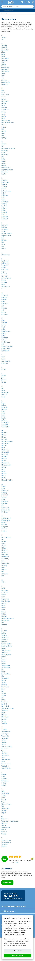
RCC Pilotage (5, 601)
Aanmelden (7, 883)
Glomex (4, 308)
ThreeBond (5, 755)
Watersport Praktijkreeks (9, 821)
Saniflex (4, 635)
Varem (3, 795)
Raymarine (5, 599)
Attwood (4, 80)
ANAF (3, 56)
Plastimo (4, 550)
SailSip (3, 633)
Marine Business (7, 441)
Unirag (3, 785)
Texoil (3, 751)
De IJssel (4, 187)
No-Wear (4, 503)
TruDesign (4, 766)
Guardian (4, 314)
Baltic (3, 93)
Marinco (4, 439)
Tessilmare (5, 749)
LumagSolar (5, 427)
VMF (2, 806)
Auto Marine (5, 82)
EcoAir (3, 231)
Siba (2, 670)
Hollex (3, 340)
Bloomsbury (5, 121)
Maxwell (4, 456)
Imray (3, 359)
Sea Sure (4, 652)
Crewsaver (5, 172)
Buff (2, 136)
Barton (3, 99)
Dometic (4, 204)
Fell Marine (5, 263)
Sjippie (3, 682)
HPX (2, 344)
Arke (2, 76)
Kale (2, 388)
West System (5, 827)
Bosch (3, 131)
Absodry (4, 46)
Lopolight (4, 424)
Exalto (3, 249)
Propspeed (5, 563)
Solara (3, 693)
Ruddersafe (5, 620)
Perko (3, 544)
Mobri (3, 476)
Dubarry (4, 208)
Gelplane (4, 304)
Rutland (4, 625)
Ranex (3, 595)
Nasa (3, 488)
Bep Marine (5, 110)
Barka (3, 97)
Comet (3, 165)
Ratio (3, 597)
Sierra (3, 672)
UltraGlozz (5, 781)
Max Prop (4, 454)
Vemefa (4, 800)
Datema (4, 184)
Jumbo (3, 382)
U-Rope (3, 774)
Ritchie (3, 603)
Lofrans (4, 420)
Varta (3, 798)
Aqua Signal (5, 67)
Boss (3, 133)
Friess (3, 285)
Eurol (3, 244)
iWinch (3, 369)
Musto (3, 478)
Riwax (3, 605)
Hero (3, 336)
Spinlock (4, 704)
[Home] (11, 3)
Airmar (3, 52)
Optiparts (4, 527)
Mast (3, 448)
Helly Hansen (5, 331)
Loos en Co (5, 422)
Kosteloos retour (18, 10)
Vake (3, 791)
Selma (3, 663)
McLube (4, 458)
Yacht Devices (6, 840)
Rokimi (3, 614)
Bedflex (3, 103)
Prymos (4, 569)
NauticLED (4, 490)
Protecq (4, 565)
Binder (3, 116)
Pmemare (4, 554)
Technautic (5, 736)
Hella (3, 329)
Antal (3, 63)
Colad (3, 163)
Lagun (3, 403)
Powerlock (4, 559)
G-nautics (4, 295)
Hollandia (4, 338)
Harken (3, 325)
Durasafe (4, 217)
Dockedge (4, 202)
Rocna (3, 612)
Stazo (3, 713)
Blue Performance (7, 123)
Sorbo (3, 700)
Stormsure (5, 717)
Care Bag (4, 150)
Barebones (5, 95)
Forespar (4, 276)
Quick (3, 582)
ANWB (3, 65)
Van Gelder (5, 793)
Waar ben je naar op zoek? (32, 6)
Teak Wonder (5, 732)
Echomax (4, 229)
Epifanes (4, 240)
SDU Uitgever (5, 650)
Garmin (4, 299)
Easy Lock (4, 225)
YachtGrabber (6, 842)
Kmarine (4, 395)
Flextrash (4, 270)
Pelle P (3, 542)
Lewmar (4, 409)
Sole (2, 698)
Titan (3, 757)
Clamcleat (4, 155)
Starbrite (4, 710)
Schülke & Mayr (6, 644)
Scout (3, 648)
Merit (3, 469)
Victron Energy (6, 804)
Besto (3, 114)
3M (2, 39)
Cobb (3, 159)
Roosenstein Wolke (7, 618)
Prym (3, 567)
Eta (2, 242)
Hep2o (3, 333)
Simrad (3, 680)
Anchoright (5, 58)
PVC (2, 576)
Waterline (4, 819)
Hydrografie (5, 351)
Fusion (3, 289)
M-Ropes (4, 433)
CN (2, 157)
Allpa (3, 54)
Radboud (4, 590)
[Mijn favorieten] (29, 2)
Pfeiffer (3, 546)
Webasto (4, 823)
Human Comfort (6, 346)
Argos (3, 74)
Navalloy (4, 493)
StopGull (4, 715)
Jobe (2, 378)
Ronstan (4, 616)
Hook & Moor (5, 342)
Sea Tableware (6, 655)
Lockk (3, 416)
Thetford (4, 753)
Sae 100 (4, 631)
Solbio (3, 695)
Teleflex (4, 742)
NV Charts (4, 512)
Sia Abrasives (5, 667)
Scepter (4, 642)
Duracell (4, 212)
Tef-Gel (3, 740)
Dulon (3, 210)
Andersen (4, 61)
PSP (2, 572)
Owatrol (4, 531)
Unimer (4, 783)
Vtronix (3, 811)
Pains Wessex (6, 537)
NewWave (4, 501)
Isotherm (4, 363)
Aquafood (4, 69)
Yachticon (4, 844)
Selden (3, 661)
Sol (2, 691)
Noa (2, 506)
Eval (2, 246)
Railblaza (4, 592)
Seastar (4, 659)
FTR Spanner (5, 287)
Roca (3, 610)
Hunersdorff (5, 348)
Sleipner (4, 685)
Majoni (3, 435)
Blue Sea (4, 125)
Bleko (3, 118)
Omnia (3, 522)
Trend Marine (6, 764)
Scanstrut (4, 639)
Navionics (4, 495)
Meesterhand (5, 465)
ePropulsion (5, 255)
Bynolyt (3, 138)
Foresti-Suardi (6, 278)
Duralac (4, 214)
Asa (2, 78)
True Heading (6, 768)
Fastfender (5, 261)
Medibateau (5, 463)
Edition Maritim (6, 234)
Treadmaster (5, 760)
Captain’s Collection (8, 148)
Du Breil (4, 206)
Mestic (3, 471)
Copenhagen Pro (7, 170)
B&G (2, 90)
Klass (3, 390)
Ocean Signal (5, 520)
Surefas (4, 719)
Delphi (3, 193)
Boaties (3, 127)
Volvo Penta (5, 808)
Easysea (4, 227)
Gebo (3, 302)
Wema (3, 825)
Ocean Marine (6, 518)
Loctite (3, 418)
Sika (2, 676)
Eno (2, 238)
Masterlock (5, 450)
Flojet (3, 272)
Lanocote (4, 407)
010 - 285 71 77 (11, 896)
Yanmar (4, 847)
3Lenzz (3, 37)
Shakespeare (5, 665)
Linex (3, 414)
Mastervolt (5, 452)
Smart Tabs (5, 687)
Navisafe (4, 497)
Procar (3, 561)
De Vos (3, 189)
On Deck (4, 525)
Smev (3, 689)
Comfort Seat (5, 168)
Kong (3, 397)
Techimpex (5, 734)
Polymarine (5, 557)
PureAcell (4, 574)
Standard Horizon (7, 708)
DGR (2, 197)
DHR (2, 199)
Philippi (3, 548)
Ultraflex (4, 779)
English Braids (6, 236)
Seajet (3, 657)
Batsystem (5, 101)
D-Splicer (4, 180)
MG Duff (4, 474)
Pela (2, 539)
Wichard (4, 832)
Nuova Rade (5, 510)
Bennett (4, 108)
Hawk (3, 327)
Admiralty (4, 50)
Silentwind (4, 678)
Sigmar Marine (6, 674)
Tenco (3, 745)
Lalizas (3, 405)
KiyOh (16, 862)
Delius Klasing (6, 191)
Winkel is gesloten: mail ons (13, 898)
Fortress (4, 282)
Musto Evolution (6, 480)
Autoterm (4, 84)
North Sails (5, 508)
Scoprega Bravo (6, 646)
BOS (2, 129)
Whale (3, 830)
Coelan (3, 161)
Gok (2, 310)
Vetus (3, 802)
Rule (2, 623)
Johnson (4, 380)
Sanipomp (4, 637)
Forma (3, 280)
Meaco (3, 461)
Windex (3, 834)
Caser (3, 152)
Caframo (4, 144)
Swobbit (4, 723)
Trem (3, 762)
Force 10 (4, 274)
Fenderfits (4, 265)
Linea (3, 411)
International (5, 361)
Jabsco (3, 376)
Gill (2, 306)
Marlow (3, 446)
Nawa (3, 499)
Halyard (4, 323)
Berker (3, 112)
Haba (3, 320)
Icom (3, 357)
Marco (3, 437)
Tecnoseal (4, 738)
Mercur (3, 467)
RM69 (3, 608)
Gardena (4, 297)
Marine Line (5, 443)
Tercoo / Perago (6, 747)
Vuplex (3, 813)
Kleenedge (5, 392)
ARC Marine (5, 71)
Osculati (4, 529)
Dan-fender (5, 182)
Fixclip (3, 267)
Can (2, 146)
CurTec (3, 174)
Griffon (3, 312)
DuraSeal (4, 219)
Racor (3, 588)
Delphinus (4, 195)
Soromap (4, 702)
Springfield (5, 706)
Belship (3, 105)
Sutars (3, 721)
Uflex (3, 777)
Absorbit (4, 48)
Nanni (3, 486)
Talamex (4, 729)
